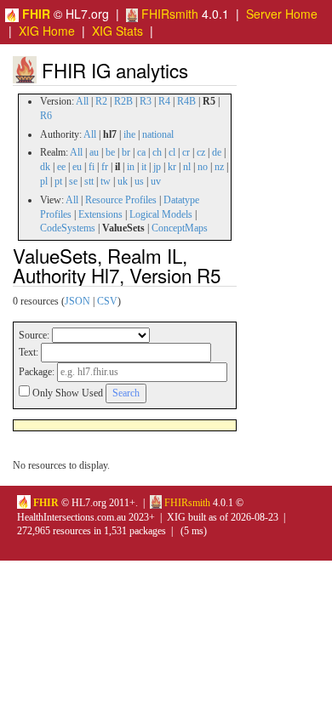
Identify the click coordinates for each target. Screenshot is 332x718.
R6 (46, 116)
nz (219, 167)
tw (105, 181)
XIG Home (47, 30)
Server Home (282, 13)
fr (104, 167)
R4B (186, 101)
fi (91, 167)
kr (172, 167)
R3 (146, 101)
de (216, 152)
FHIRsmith (168, 13)
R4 (164, 101)
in (131, 167)
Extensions (100, 214)
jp (157, 167)
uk (122, 181)
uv (156, 181)
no (202, 167)
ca (141, 152)
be (110, 152)
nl (187, 167)
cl (172, 152)
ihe (129, 134)
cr (186, 152)
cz (201, 152)
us (139, 181)
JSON (77, 301)
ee (61, 167)
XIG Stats (117, 30)
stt (89, 181)
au (94, 152)
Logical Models (160, 214)
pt (58, 181)
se (73, 181)
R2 (101, 101)
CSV (107, 301)
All (82, 101)
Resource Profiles (121, 200)
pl (44, 181)
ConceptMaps (180, 228)
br (126, 152)
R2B (123, 101)
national (158, 134)
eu (77, 167)
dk (45, 167)
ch (157, 152)
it (143, 167)
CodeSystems (67, 228)
